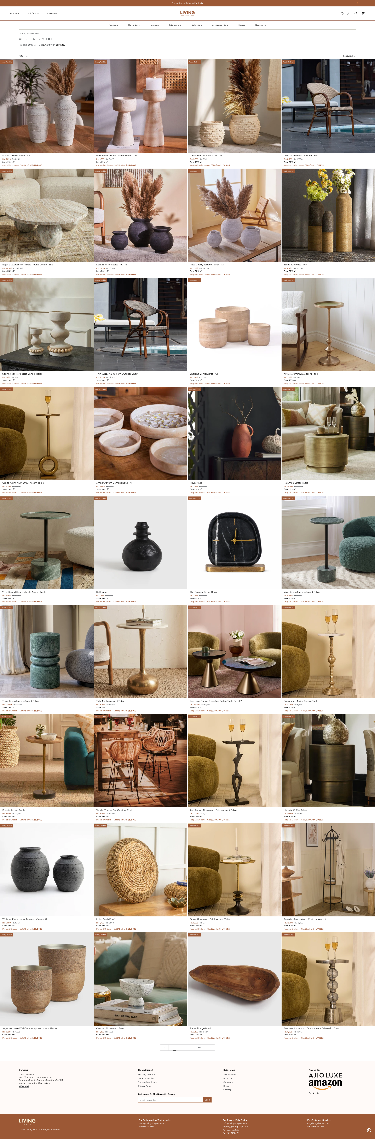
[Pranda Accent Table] (47, 760)
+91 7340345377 (231, 1133)
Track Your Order (146, 1078)
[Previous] (17, 3)
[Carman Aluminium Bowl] (141, 979)
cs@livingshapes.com (318, 1123)
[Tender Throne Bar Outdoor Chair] (141, 760)
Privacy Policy (144, 1086)
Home (22, 33)
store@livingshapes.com (151, 1123)
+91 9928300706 (315, 1126)
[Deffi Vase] (141, 542)
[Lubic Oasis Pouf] (141, 870)
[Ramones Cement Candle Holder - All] (141, 106)
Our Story (14, 13)
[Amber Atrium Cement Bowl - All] (141, 433)
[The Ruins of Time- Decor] (234, 542)
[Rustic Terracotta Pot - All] (47, 106)
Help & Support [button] (145, 1070)
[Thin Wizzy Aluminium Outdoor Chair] (141, 324)
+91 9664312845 (147, 1126)
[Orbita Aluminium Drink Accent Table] (47, 433)
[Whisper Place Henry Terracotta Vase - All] (47, 870)
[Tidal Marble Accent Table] (141, 651)
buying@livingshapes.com (236, 1126)
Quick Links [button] (229, 1070)
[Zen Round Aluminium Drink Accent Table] (234, 760)
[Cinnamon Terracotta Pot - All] (234, 106)
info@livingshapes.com (235, 1123)
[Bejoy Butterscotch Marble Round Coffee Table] (47, 215)
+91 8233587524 (231, 1129)
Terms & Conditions (147, 1082)
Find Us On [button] (314, 1070)
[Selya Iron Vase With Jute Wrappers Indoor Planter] (47, 979)
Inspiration (52, 13)
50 (199, 1047)
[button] (113, 25)
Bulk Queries (33, 13)
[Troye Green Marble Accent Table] (47, 651)
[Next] (357, 3)
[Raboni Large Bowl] (234, 979)
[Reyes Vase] (234, 433)
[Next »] (211, 1047)
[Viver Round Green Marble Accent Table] (47, 542)
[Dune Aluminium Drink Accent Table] (234, 870)
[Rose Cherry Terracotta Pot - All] (234, 215)
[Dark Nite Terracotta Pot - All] (141, 215)
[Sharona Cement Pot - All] (234, 324)
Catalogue (228, 1082)
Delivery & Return (146, 1074)
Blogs (226, 1086)
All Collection (229, 1074)
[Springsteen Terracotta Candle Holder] (47, 324)
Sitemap (227, 1090)
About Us (227, 1078)
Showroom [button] (24, 1070)
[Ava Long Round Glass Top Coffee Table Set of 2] (234, 651)
